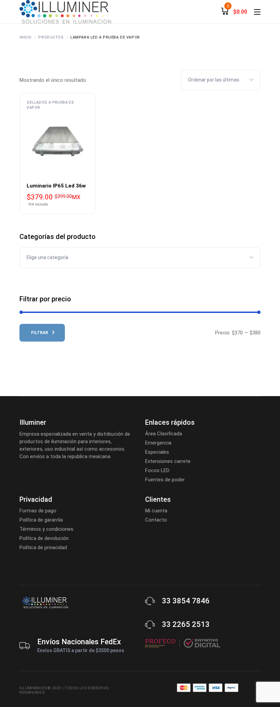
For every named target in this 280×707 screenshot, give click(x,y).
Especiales (157, 452)
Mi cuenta (156, 511)
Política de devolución (44, 538)
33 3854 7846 (186, 601)
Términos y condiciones (46, 529)
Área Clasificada (163, 434)
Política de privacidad (43, 547)
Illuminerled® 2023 (40, 688)
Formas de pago (37, 511)
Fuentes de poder (165, 480)
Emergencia (158, 443)
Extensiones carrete (168, 461)
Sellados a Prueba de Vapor (50, 105)
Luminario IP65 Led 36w (56, 186)
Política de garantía (41, 520)
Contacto (156, 520)
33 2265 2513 (186, 624)
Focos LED (157, 470)
